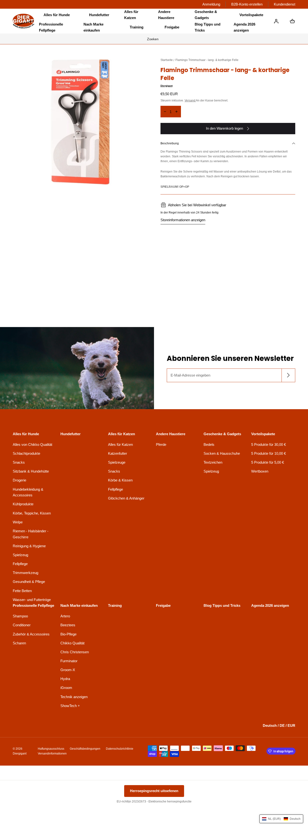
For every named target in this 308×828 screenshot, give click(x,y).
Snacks (19, 462)
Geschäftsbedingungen (85, 748)
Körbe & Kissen (120, 480)
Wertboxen (259, 471)
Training (136, 27)
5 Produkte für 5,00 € (267, 462)
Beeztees (67, 625)
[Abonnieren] (288, 375)
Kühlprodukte (23, 504)
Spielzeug (20, 555)
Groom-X (67, 670)
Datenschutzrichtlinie (119, 748)
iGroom (66, 688)
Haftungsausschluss (51, 748)
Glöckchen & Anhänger (126, 498)
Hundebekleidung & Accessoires (28, 492)
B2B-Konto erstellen (247, 4)
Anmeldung (211, 4)
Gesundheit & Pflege (29, 582)
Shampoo (20, 616)
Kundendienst (284, 4)
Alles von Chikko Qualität (32, 444)
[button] (56, 15)
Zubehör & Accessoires (31, 634)
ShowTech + (70, 706)
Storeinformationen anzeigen (182, 220)
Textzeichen (213, 462)
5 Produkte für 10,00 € (268, 453)
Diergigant (166, 85)
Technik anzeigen (74, 697)
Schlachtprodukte (26, 453)
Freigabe (172, 27)
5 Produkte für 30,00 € (268, 444)
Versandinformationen (52, 753)
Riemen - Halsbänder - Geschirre (30, 534)
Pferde (161, 444)
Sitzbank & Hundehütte (31, 471)
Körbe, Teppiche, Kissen (32, 513)
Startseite (166, 60)
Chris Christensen (74, 652)
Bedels (209, 444)
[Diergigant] (23, 21)
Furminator (68, 661)
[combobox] (154, 38)
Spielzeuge (116, 462)
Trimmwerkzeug (25, 573)
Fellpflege (20, 564)
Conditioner (22, 625)
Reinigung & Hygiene (29, 546)
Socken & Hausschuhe (222, 453)
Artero (65, 616)
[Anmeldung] (276, 21)
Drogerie (19, 480)
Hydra (65, 679)
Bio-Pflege (68, 634)
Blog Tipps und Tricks (207, 27)
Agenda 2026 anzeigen (244, 27)
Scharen (19, 643)
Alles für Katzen (120, 444)
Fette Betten (22, 591)
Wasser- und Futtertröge (32, 600)
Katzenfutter (117, 453)
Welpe (18, 522)
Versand (190, 100)
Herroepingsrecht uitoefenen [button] (154, 791)
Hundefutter (99, 15)
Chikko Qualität (72, 643)
